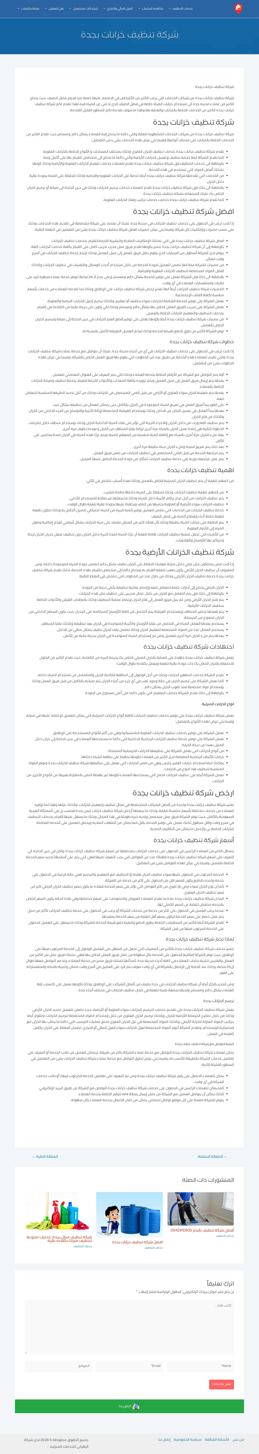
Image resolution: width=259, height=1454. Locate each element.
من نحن (238, 1440)
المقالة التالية (45, 1157)
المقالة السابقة (212, 1157)
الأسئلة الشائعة (217, 1440)
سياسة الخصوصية (187, 1440)
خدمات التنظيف (225, 1236)
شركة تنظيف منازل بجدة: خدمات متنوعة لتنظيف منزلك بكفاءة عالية (59, 1239)
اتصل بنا (125, 1406)
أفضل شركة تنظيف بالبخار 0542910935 (202, 1231)
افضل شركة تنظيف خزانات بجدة (137, 1242)
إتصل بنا (164, 1440)
